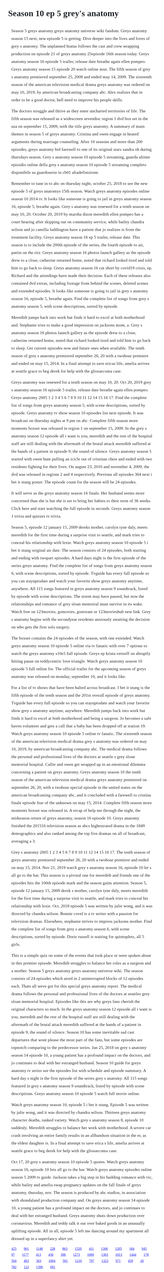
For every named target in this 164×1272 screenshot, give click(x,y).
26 (142, 1261)
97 (13, 1254)
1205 (118, 1248)
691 (52, 1267)
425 (13, 1248)
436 (50, 1254)
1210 (78, 1261)
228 (52, 1248)
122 (26, 1267)
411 (91, 1248)
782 (13, 1267)
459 (130, 1261)
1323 (104, 1261)
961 (26, 1248)
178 (146, 1254)
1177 (25, 1254)
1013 (118, 1254)
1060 (90, 1254)
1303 (104, 1254)
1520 (78, 1248)
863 (64, 1248)
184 (131, 1248)
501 (65, 1261)
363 (38, 1261)
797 (91, 1261)
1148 (39, 1248)
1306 (104, 1248)
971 (118, 1261)
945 (144, 1248)
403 (26, 1261)
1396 (39, 1267)
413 (38, 1254)
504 (13, 1261)
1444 (132, 1254)
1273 (76, 1254)
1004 (51, 1261)
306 (63, 1254)
